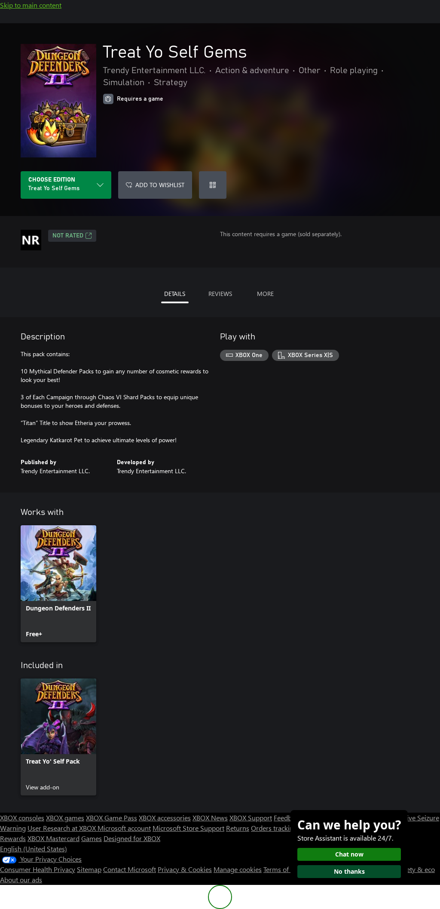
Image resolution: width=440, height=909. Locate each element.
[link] (58, 583)
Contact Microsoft (129, 869)
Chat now (349, 854)
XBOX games (65, 817)
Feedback (288, 817)
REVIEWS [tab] (220, 294)
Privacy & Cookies (185, 869)
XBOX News (210, 817)
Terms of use (282, 869)
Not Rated (67, 236)
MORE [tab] (265, 294)
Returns (237, 827)
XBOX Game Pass (111, 817)
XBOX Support (250, 817)
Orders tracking (274, 827)
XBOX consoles (22, 817)
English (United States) (33, 848)
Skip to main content (30, 4)
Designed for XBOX (132, 838)
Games (91, 838)
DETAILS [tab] (174, 294)
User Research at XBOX (63, 827)
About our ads (21, 879)
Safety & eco (416, 869)
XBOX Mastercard (53, 838)
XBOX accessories (165, 817)
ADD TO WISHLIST (159, 185)
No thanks (349, 871)
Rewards (13, 838)
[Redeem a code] (212, 185)
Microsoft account (124, 827)
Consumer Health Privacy (37, 869)
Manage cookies (238, 869)
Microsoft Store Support (188, 827)
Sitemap (89, 869)
